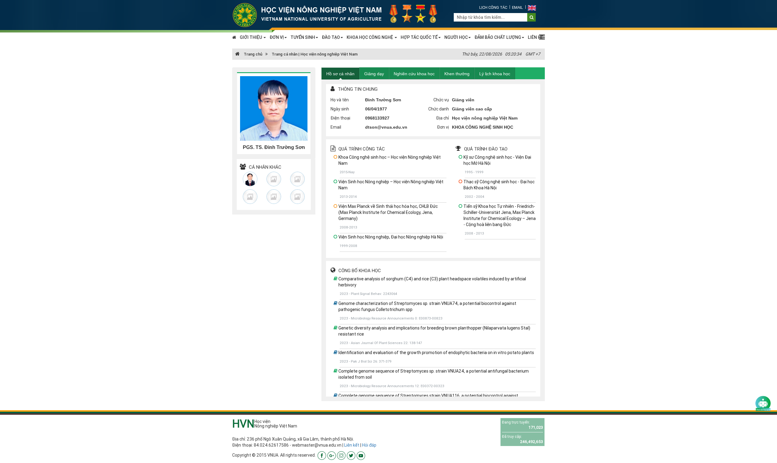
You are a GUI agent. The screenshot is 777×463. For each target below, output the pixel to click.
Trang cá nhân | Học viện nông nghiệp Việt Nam (315, 54)
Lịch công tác (493, 7)
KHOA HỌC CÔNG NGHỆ (370, 37)
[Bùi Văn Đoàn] (250, 179)
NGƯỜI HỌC (456, 37)
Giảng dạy (374, 73)
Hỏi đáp (369, 445)
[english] (532, 7)
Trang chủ (252, 54)
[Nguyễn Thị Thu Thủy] (297, 196)
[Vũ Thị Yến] (250, 196)
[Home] (338, 14)
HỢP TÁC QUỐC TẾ (419, 37)
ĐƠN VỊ (277, 37)
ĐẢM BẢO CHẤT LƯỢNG (497, 37)
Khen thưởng (457, 73)
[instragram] (341, 455)
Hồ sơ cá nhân (340, 73)
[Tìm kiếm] (532, 17)
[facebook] (321, 455)
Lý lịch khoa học (494, 73)
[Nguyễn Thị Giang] (273, 196)
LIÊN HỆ (535, 37)
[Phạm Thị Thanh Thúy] (273, 179)
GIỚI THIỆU (251, 37)
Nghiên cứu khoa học (414, 73)
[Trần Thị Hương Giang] (297, 179)
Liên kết (351, 445)
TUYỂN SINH (302, 37)
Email (517, 7)
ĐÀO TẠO (331, 37)
